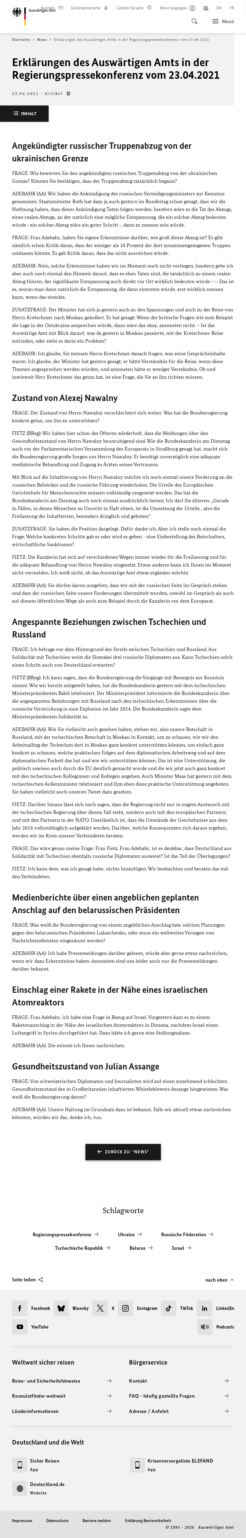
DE (205, 8)
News (42, 39)
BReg (33, 433)
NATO (82, 820)
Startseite (21, 39)
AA (41, 194)
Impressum (22, 1520)
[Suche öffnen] (192, 18)
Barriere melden (96, 1520)
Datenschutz (57, 1520)
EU (88, 768)
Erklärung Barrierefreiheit (148, 1520)
